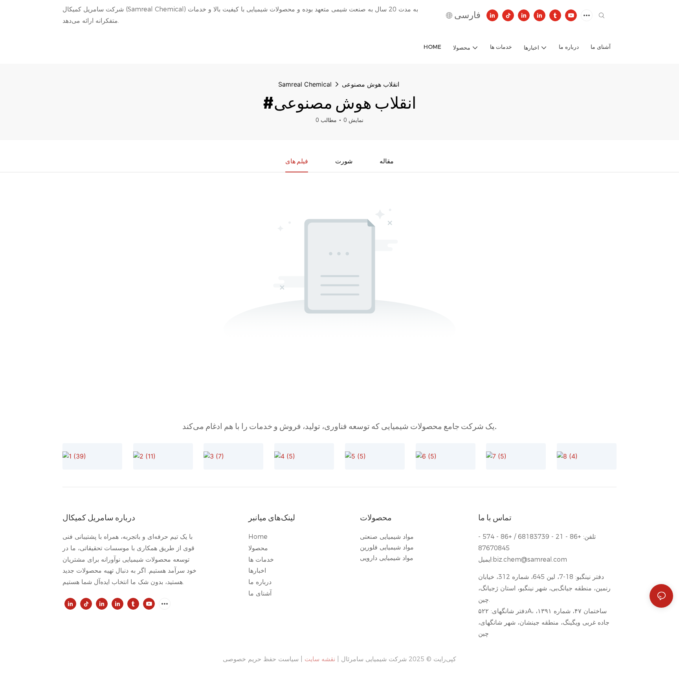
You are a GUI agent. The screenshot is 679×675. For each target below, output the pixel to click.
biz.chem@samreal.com (530, 559)
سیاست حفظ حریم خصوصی (261, 659)
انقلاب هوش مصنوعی (370, 84)
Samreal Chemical (305, 84)
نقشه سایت (320, 659)
